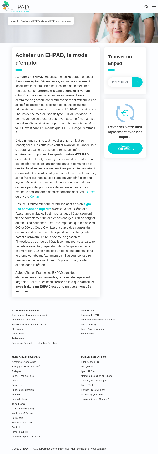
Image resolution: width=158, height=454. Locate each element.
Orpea (91, 191)
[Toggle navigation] (154, 6)
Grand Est (17, 385)
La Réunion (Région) (23, 408)
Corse (15, 380)
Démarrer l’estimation (124, 148)
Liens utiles (18, 333)
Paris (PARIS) (88, 385)
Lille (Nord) (87, 366)
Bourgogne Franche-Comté (26, 366)
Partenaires (18, 338)
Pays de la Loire (20, 432)
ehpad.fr (14, 21)
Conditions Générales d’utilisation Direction (34, 343)
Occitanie (16, 427)
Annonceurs (87, 333)
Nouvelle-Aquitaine (22, 422)
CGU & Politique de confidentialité (51, 448)
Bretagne (16, 371)
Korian (34, 196)
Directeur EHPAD (90, 315)
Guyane (16, 394)
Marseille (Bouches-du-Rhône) (97, 376)
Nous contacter (99, 448)
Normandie (17, 418)
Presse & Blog (88, 324)
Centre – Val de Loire (23, 376)
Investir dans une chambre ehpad (29, 324)
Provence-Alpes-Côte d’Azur (26, 436)
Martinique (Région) (22, 413)
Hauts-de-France (20, 399)
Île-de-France (19, 404)
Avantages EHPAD (29, 21)
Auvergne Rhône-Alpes (24, 362)
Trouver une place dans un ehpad (29, 315)
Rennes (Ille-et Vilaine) (93, 390)
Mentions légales (80, 448)
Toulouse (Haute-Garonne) (95, 399)
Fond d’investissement (92, 329)
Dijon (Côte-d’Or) (90, 362)
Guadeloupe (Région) (23, 390)
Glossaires (17, 329)
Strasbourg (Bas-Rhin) (92, 394)
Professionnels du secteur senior (98, 319)
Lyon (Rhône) (88, 371)
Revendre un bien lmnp (24, 319)
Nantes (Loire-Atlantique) (94, 380)
